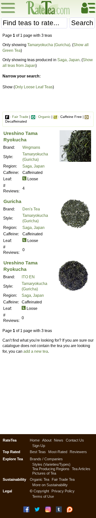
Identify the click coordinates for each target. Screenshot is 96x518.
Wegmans (31, 147)
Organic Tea (39, 479)
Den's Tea (31, 209)
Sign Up (38, 446)
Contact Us (75, 440)
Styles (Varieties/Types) (51, 464)
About (46, 440)
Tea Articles (81, 469)
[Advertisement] (48, 392)
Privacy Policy (63, 491)
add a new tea (35, 351)
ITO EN (28, 277)
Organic (44, 117)
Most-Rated (57, 452)
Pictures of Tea (44, 473)
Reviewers (78, 452)
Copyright (41, 491)
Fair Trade (20, 117)
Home (35, 440)
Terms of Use (43, 496)
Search (82, 23)
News (58, 440)
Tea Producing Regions (50, 469)
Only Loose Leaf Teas (34, 87)
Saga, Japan (68, 60)
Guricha (12, 201)
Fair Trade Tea (63, 479)
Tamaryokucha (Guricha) (48, 45)
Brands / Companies (46, 459)
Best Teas (38, 452)
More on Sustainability (50, 485)
